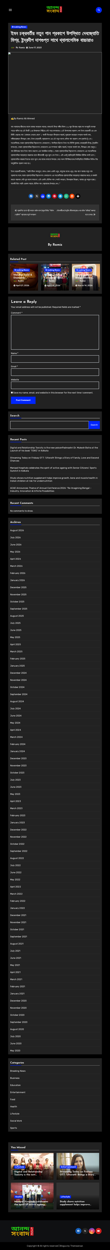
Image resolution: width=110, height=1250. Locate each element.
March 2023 (16, 808)
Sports (13, 1128)
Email (14, 366)
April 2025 (15, 644)
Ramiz (22, 48)
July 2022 (15, 865)
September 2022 (19, 851)
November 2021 (18, 922)
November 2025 (18, 594)
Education (15, 1085)
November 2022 (18, 837)
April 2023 (15, 801)
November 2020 (18, 1008)
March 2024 (16, 737)
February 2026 (17, 573)
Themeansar (76, 1246)
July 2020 (15, 1036)
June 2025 (15, 630)
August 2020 (17, 1029)
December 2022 (18, 829)
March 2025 (16, 651)
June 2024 (16, 715)
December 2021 (18, 915)
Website (15, 379)
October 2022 (17, 844)
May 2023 (15, 794)
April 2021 (15, 972)
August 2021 (16, 943)
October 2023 (17, 772)
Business (15, 1078)
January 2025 (17, 666)
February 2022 (17, 901)
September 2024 (19, 694)
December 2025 (18, 587)
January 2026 (17, 580)
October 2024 (17, 687)
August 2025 (17, 616)
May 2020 (15, 1050)
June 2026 (16, 544)
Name (14, 353)
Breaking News (19, 27)
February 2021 (17, 986)
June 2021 (15, 958)
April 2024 (15, 730)
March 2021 (16, 979)
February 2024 (17, 744)
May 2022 (15, 879)
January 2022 (17, 908)
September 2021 (18, 936)
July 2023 (15, 780)
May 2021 (15, 965)
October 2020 (17, 1015)
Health (13, 1106)
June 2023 (15, 787)
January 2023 (17, 822)
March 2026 (16, 566)
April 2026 (15, 559)
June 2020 (16, 1043)
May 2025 (15, 637)
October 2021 (17, 929)
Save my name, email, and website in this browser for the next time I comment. (53, 392)
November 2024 (18, 680)
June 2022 (16, 872)
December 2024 (18, 673)
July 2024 (15, 708)
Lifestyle (14, 1113)
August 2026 (17, 530)
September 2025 (18, 609)
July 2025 (15, 623)
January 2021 (17, 993)
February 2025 (17, 658)
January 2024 (17, 751)
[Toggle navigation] (10, 10)
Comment (16, 313)
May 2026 (15, 552)
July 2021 (15, 951)
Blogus (63, 1246)
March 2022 (16, 894)
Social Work (16, 1121)
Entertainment (17, 1092)
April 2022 (15, 886)
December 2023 (18, 758)
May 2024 (15, 723)
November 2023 (18, 765)
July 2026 (15, 537)
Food (12, 1099)
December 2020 (18, 1000)
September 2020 (19, 1022)
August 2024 (17, 701)
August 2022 (17, 858)
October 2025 (17, 601)
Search (15, 415)
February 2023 (17, 815)
